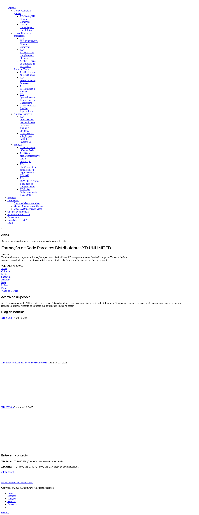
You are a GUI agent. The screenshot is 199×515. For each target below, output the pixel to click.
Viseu (4, 268)
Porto (4, 288)
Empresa (11, 496)
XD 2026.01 (7, 318)
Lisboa (4, 285)
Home (10, 493)
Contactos (12, 504)
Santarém (5, 276)
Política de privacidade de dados (17, 482)
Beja (3, 282)
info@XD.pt (7, 472)
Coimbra (5, 271)
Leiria (4, 274)
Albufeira (6, 279)
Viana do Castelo (9, 290)
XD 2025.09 (7, 407)
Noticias (11, 501)
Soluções (11, 498)
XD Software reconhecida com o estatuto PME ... (25, 362)
